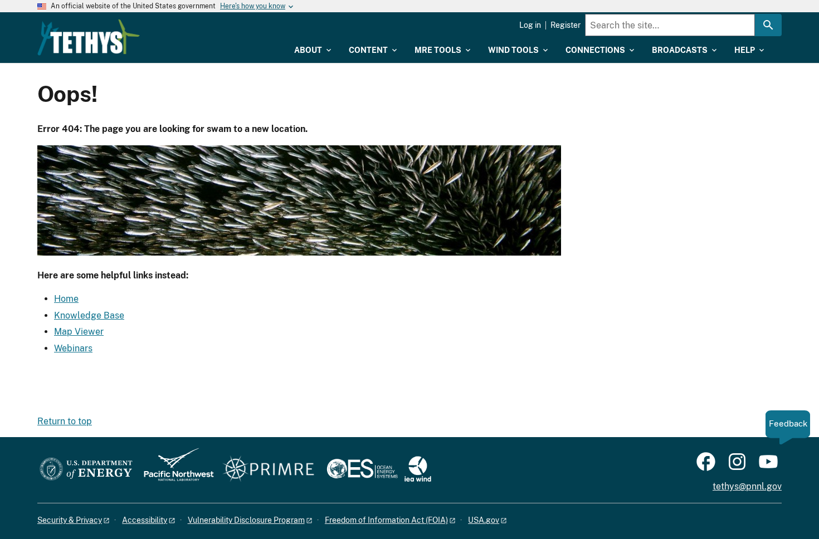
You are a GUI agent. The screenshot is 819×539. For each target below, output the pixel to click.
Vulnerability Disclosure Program (246, 520)
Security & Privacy (69, 520)
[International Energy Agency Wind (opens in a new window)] (417, 469)
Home (66, 298)
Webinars (73, 348)
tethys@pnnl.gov (747, 486)
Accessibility (144, 520)
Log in (530, 25)
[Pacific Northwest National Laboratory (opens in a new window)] (174, 469)
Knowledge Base (89, 315)
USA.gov (483, 520)
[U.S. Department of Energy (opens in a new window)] (86, 469)
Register (565, 25)
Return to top (64, 421)
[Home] (88, 37)
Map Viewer (79, 331)
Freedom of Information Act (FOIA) (386, 520)
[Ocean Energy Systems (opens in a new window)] (363, 469)
